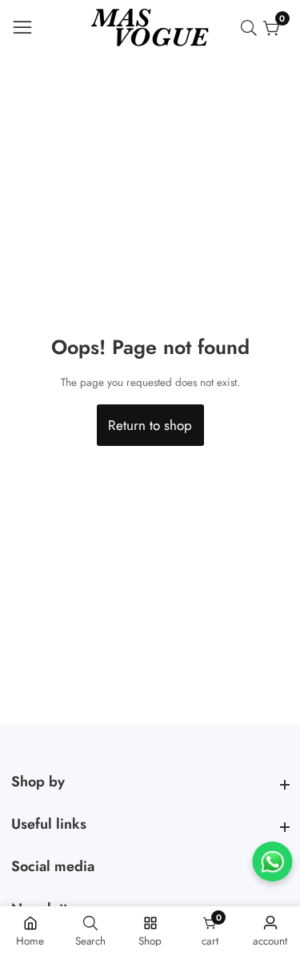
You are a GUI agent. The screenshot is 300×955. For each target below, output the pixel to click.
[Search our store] (252, 28)
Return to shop (150, 425)
